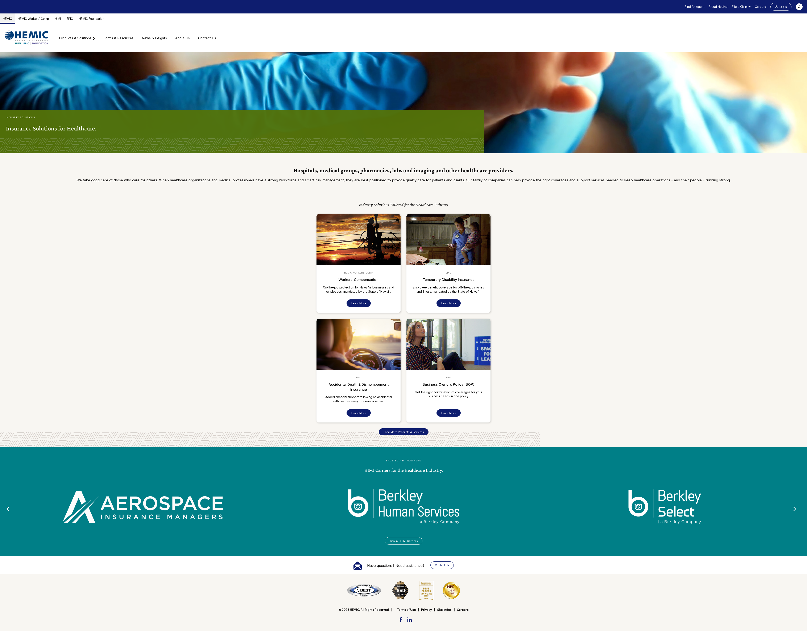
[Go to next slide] (794, 509)
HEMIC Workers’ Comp (33, 18)
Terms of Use (406, 609)
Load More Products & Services (403, 432)
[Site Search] (799, 6)
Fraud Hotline (718, 6)
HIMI (58, 18)
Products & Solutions (75, 38)
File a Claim (740, 6)
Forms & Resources (118, 38)
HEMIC (7, 18)
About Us (182, 38)
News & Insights (154, 38)
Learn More (358, 303)
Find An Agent (694, 6)
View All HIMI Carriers (403, 541)
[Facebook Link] (400, 619)
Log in (783, 6)
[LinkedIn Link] (409, 619)
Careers (760, 6)
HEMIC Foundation (91, 18)
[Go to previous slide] (7, 509)
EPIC (70, 18)
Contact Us (207, 38)
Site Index (444, 609)
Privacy (426, 609)
